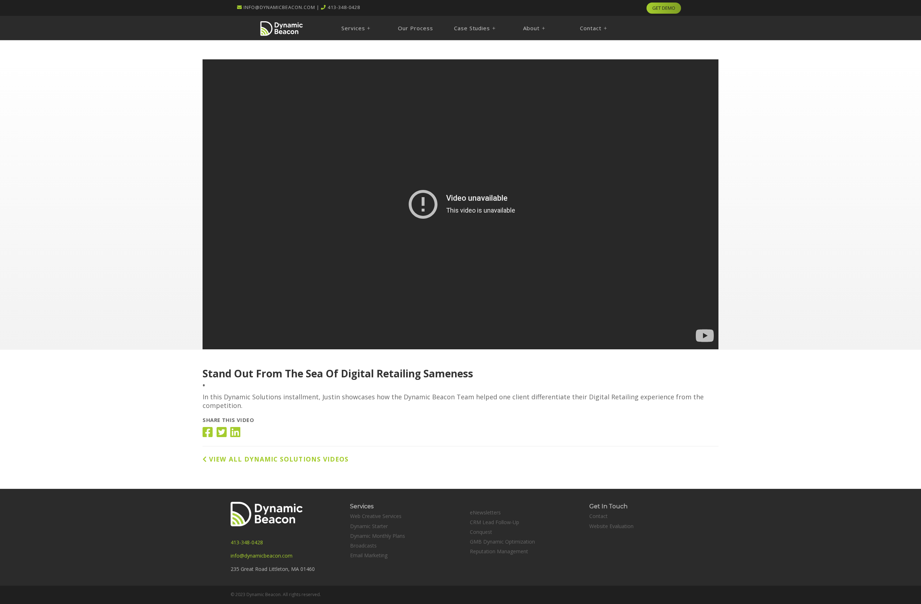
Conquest (481, 531)
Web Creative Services (375, 516)
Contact (598, 516)
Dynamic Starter (369, 526)
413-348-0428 (344, 7)
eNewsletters (485, 512)
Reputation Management (499, 551)
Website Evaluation (611, 526)
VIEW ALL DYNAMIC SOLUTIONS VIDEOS (278, 459)
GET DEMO (663, 8)
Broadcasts (363, 545)
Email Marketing (368, 555)
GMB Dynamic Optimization (502, 541)
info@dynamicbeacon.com (279, 7)
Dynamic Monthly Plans (377, 535)
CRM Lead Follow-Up (494, 522)
